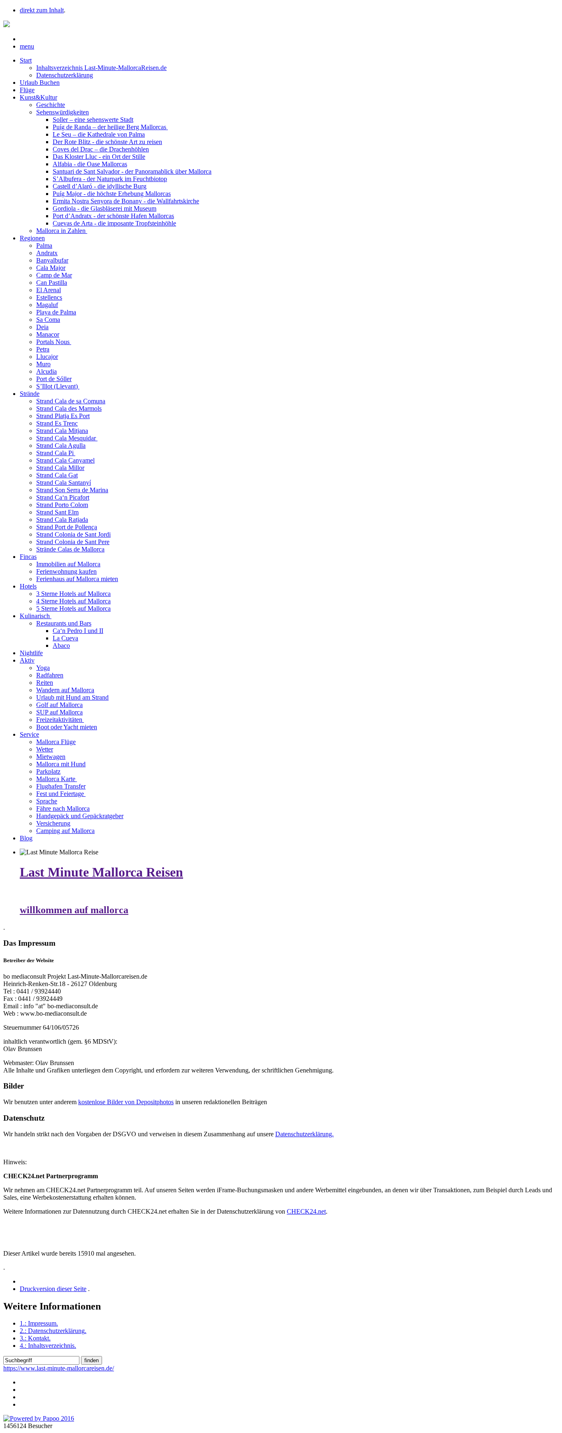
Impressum (39, 1323)
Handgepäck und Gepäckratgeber (79, 815)
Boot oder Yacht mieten (66, 726)
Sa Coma (48, 319)
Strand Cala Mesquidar (67, 438)
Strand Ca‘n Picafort (62, 497)
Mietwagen (50, 756)
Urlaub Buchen (40, 82)
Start (26, 60)
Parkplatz (48, 771)
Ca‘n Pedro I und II (78, 630)
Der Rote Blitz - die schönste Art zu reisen (107, 141)
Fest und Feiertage (61, 793)
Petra (42, 349)
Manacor (47, 334)
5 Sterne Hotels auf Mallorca (73, 608)
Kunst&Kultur (38, 97)
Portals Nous (53, 341)
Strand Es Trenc (57, 423)
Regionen (32, 238)
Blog (26, 838)
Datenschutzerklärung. (304, 1134)
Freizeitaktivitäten (60, 719)
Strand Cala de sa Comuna (70, 401)
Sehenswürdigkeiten (62, 112)
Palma (44, 245)
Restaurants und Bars (63, 623)
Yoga (43, 667)
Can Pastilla (51, 282)
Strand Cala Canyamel (65, 460)
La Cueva (65, 638)
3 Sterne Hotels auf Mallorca (73, 593)
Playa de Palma (56, 312)
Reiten (44, 682)
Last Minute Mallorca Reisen (101, 872)
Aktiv (27, 660)
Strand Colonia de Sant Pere (72, 541)
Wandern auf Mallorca (65, 689)
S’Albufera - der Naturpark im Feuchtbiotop (110, 178)
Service (29, 734)
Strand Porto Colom (62, 504)
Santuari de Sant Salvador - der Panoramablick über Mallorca (132, 171)
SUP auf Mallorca (59, 712)
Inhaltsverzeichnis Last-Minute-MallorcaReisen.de (101, 67)
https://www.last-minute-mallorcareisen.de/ (58, 1368)
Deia (42, 326)
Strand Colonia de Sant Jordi (73, 534)
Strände (29, 393)
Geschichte (50, 104)
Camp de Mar (54, 275)
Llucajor (47, 356)
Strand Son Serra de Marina (72, 489)
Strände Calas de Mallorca (70, 549)
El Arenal (48, 289)
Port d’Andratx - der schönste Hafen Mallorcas (113, 215)
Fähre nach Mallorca (63, 808)
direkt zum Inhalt (42, 10)
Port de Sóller (54, 378)
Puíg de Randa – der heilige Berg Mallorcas (110, 126)
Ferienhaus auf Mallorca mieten (77, 578)
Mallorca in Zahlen (61, 230)
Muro (43, 364)
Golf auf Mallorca (59, 704)
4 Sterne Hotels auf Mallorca (73, 601)
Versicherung (53, 823)
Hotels (28, 586)
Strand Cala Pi (55, 452)
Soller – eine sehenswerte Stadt (93, 119)
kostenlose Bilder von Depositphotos (126, 1101)
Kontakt (35, 1338)
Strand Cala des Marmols (69, 408)
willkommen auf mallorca (74, 910)
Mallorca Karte (56, 778)
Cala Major (50, 267)
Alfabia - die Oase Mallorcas (90, 164)
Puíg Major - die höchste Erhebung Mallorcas (112, 193)
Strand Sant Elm (57, 512)
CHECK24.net (306, 1211)
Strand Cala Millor (60, 467)
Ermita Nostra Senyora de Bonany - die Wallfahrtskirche (126, 201)
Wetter (44, 749)
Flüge (27, 89)
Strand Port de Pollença (66, 526)
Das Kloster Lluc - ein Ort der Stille (99, 156)
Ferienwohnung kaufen (66, 571)
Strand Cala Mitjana (62, 430)
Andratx (47, 252)
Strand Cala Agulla (61, 445)
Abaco (61, 645)
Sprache (46, 801)
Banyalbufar (52, 260)
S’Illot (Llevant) (57, 386)
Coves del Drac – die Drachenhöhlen (101, 149)
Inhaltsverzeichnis (48, 1345)
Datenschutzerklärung (64, 75)
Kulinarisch (35, 615)
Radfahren (49, 675)
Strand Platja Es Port (63, 415)
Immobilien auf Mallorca (68, 564)
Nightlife (31, 652)
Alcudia (46, 371)
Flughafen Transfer (61, 786)
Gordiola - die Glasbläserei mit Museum (104, 208)
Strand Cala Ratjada (62, 519)
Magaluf (47, 304)
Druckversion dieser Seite (53, 1288)
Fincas (28, 556)
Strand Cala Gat (57, 475)
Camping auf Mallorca (65, 830)
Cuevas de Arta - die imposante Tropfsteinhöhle (114, 223)
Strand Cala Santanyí (63, 482)
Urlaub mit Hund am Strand (72, 697)
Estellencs (49, 297)
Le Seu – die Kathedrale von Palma (99, 134)
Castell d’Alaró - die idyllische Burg (99, 186)
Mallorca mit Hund (61, 764)
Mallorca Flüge (56, 741)
